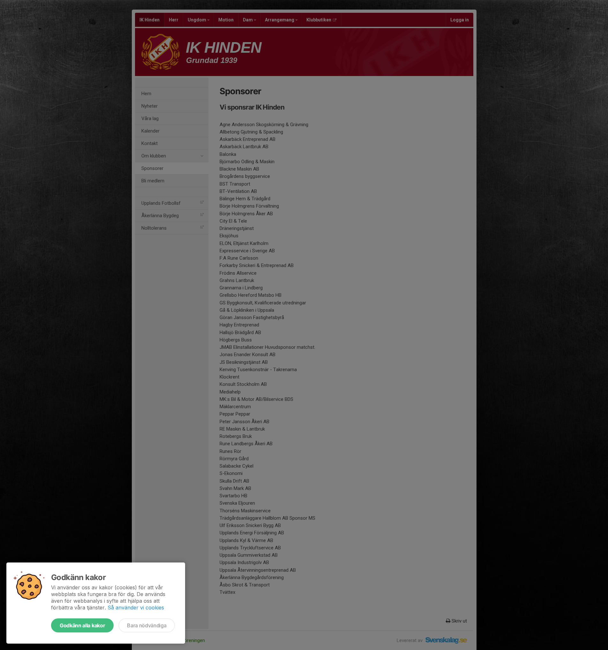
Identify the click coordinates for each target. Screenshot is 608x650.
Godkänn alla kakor (82, 625)
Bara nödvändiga (146, 625)
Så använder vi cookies (136, 607)
